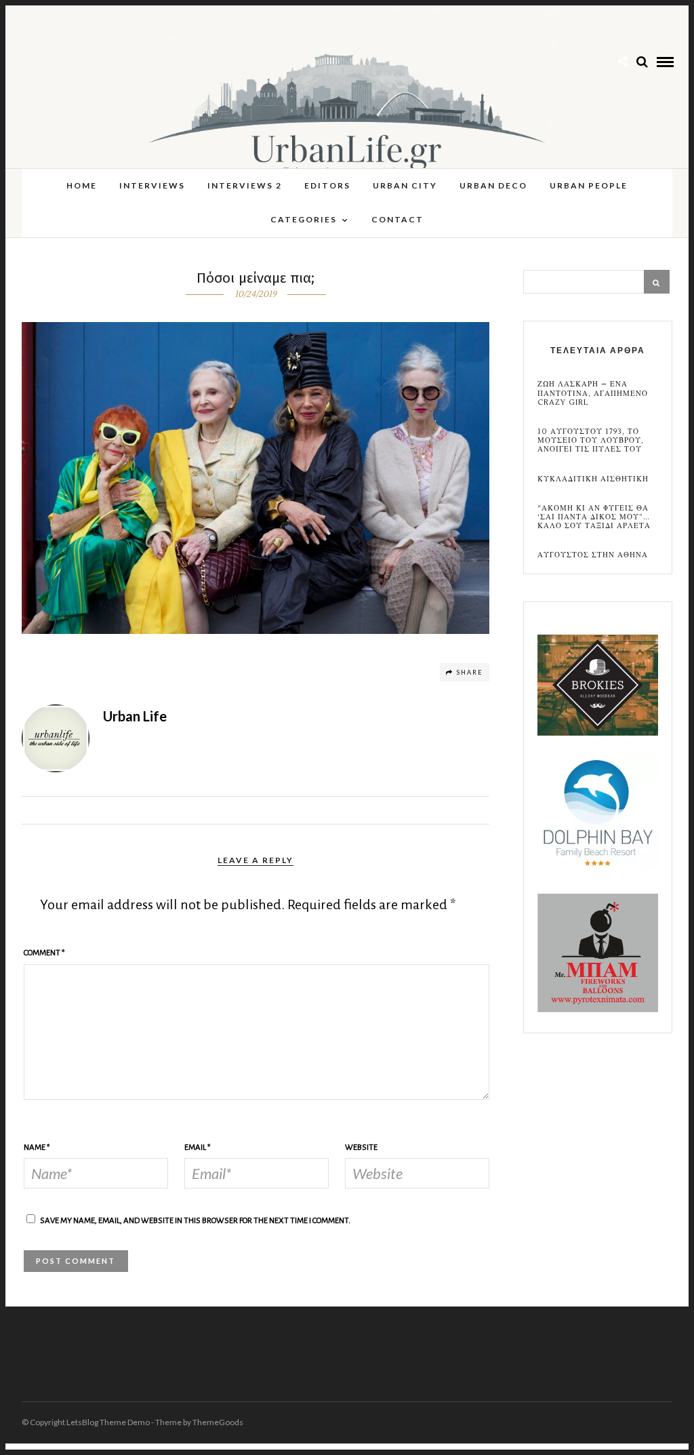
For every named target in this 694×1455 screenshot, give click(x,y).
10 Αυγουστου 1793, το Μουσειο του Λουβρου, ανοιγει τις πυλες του (590, 440)
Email (197, 1147)
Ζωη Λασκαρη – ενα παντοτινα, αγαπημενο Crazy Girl (592, 393)
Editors (327, 185)
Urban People (589, 185)
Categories (303, 219)
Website (361, 1147)
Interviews (152, 185)
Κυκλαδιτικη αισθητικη (593, 479)
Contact (397, 219)
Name (37, 1147)
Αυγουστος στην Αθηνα (592, 555)
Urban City (405, 185)
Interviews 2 (244, 185)
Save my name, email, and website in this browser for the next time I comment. (195, 1220)
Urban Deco (493, 185)
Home (81, 185)
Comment (44, 953)
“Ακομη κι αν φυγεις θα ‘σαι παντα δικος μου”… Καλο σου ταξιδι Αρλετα (594, 517)
